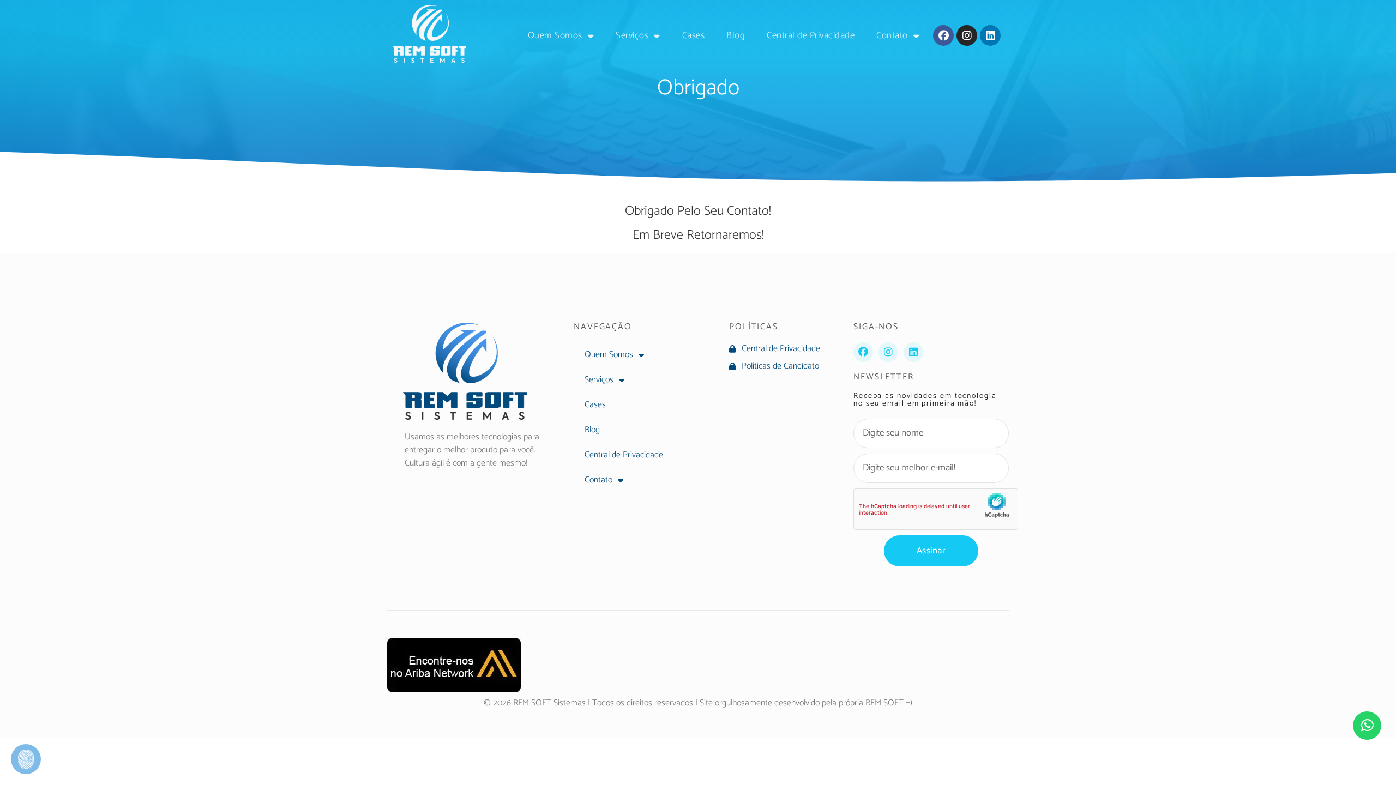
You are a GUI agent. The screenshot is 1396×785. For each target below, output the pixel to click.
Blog (735, 35)
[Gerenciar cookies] (26, 759)
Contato (892, 35)
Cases (693, 35)
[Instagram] (966, 35)
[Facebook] (943, 35)
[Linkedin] (990, 35)
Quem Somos (555, 35)
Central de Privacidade (811, 35)
